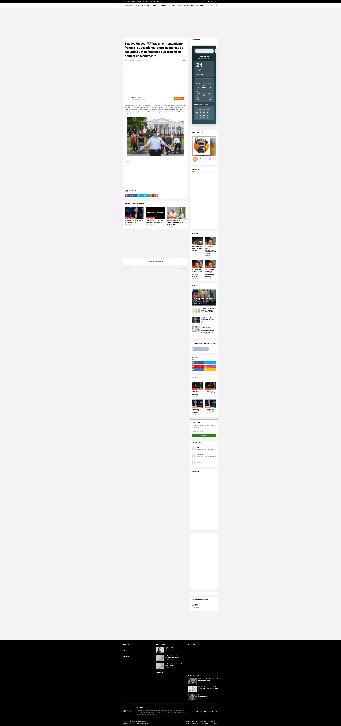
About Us (194, 721)
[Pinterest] (153, 195)
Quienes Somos (131, 1)
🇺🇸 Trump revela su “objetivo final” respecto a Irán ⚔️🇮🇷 (208, 679)
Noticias (164, 5)
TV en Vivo (153, 1)
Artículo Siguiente (181, 268)
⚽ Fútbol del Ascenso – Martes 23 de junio (197, 410)
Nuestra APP (160, 1)
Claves (155, 5)
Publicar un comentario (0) (155, 261)
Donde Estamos (176, 5)
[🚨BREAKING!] (160, 650)
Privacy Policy (203, 721)
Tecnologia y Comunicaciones (137, 721)
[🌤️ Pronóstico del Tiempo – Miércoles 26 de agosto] (160, 658)
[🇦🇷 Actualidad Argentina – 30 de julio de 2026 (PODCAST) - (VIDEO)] (196, 311)
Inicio (124, 1)
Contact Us (212, 721)
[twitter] (206, 1)
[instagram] (211, 1)
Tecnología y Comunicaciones (141, 723)
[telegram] (212, 711)
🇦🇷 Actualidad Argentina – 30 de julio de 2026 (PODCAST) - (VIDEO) (208, 310)
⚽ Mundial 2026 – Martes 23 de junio (210, 410)
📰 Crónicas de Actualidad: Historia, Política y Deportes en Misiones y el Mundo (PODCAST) (207, 330)
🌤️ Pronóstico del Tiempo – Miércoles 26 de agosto (173, 656)
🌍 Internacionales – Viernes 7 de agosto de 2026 (207, 319)
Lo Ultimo (145, 5)
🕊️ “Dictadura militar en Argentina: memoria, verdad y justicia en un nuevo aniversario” (210, 251)
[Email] (156, 195)
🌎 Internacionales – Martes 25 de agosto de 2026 (134, 221)
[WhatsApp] (149, 195)
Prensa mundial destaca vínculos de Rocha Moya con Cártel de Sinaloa (175, 222)
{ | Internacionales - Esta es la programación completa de (154, 221)
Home (188, 721)
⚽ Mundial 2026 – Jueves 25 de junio (210, 392)
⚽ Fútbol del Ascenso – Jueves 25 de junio (197, 393)
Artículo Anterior (128, 268)
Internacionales (133, 40)
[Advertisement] (170, 22)
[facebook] (203, 1)
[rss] (216, 1)
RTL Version (215, 723)
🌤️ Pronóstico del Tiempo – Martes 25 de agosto (175, 664)
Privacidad (138, 1)
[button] (212, 5)
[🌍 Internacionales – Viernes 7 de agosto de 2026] (196, 320)
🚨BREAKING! (169, 648)
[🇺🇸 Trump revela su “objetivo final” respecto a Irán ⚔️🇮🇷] (192, 681)
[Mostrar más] (159, 195)
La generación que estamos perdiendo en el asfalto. (197, 248)
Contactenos (146, 1)
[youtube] (208, 1)
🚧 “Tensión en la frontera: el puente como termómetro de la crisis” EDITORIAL (197, 273)
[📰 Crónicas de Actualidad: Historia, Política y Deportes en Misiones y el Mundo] (196, 329)
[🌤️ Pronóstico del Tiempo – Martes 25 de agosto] (160, 666)
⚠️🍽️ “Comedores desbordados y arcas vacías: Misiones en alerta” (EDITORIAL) (210, 273)
